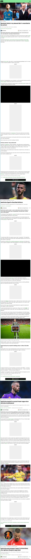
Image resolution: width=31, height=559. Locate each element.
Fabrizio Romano (19, 177)
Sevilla (29, 35)
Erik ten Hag (6, 61)
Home (2, 21)
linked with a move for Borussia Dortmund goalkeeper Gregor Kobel (16, 39)
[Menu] (30, 1)
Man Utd (23, 177)
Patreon (7, 463)
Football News (8, 200)
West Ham (4, 36)
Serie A (6, 443)
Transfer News (18, 376)
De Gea (23, 83)
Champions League (14, 546)
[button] (29, 30)
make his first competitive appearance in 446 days (14, 241)
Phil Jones (2, 173)
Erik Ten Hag (14, 177)
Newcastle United (26, 522)
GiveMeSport (7, 144)
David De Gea (10, 177)
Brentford (27, 40)
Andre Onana (11, 277)
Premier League (3, 81)
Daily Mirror (13, 133)
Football (4, 21)
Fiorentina (4, 219)
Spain (7, 305)
